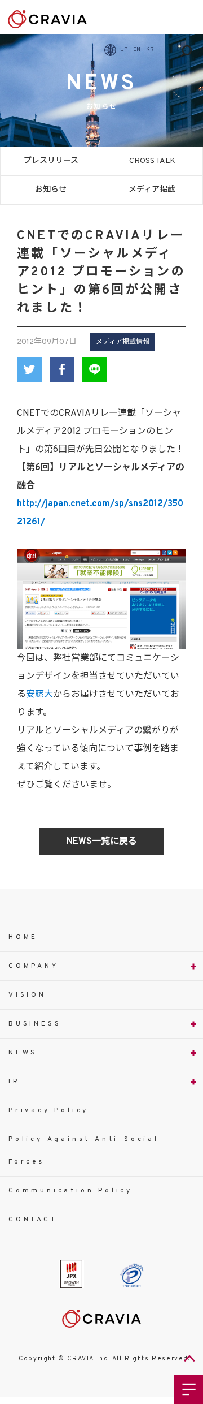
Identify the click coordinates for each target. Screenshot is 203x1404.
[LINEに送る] (94, 369)
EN (136, 49)
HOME (23, 937)
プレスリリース (51, 161)
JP (124, 49)
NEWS (22, 1052)
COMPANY (33, 966)
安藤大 (39, 694)
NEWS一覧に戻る (102, 841)
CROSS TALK (152, 161)
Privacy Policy (48, 1110)
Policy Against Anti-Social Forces (83, 1150)
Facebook (62, 369)
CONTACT (33, 1219)
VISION (27, 995)
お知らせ (51, 190)
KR (150, 49)
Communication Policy (70, 1190)
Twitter (29, 369)
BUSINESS (34, 1023)
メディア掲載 (152, 190)
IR (14, 1081)
